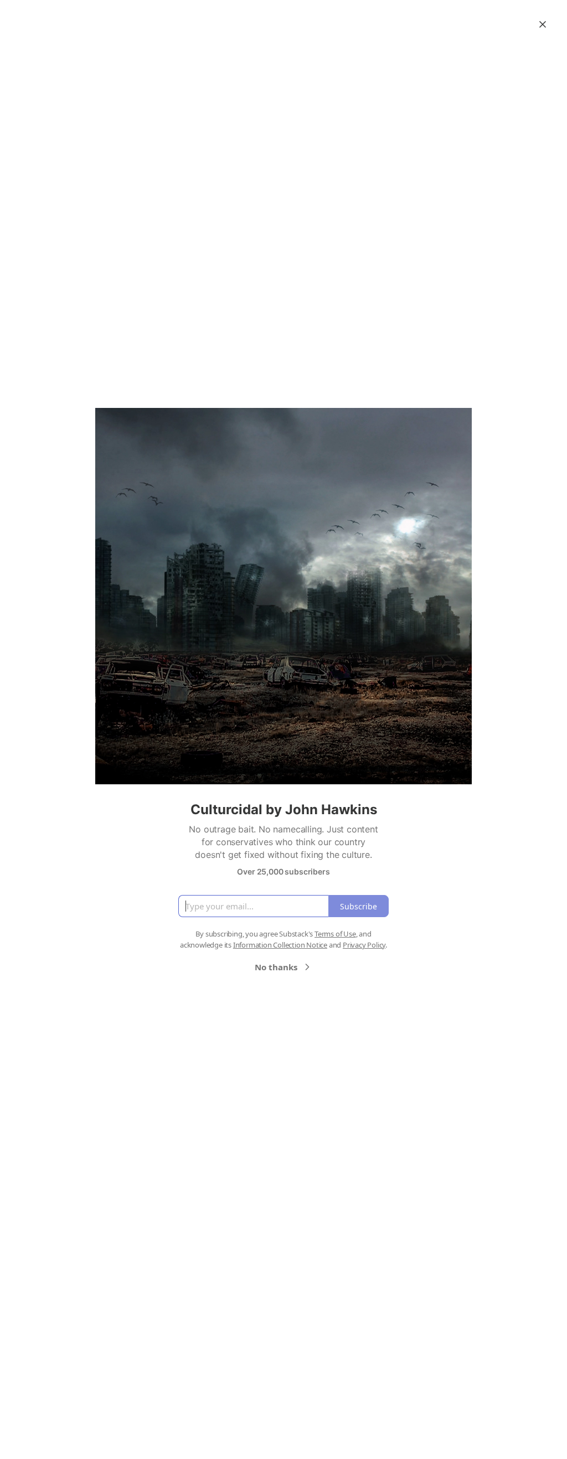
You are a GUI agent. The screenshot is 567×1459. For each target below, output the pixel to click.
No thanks (276, 966)
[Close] (543, 24)
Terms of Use (335, 934)
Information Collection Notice (280, 945)
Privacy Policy (364, 945)
